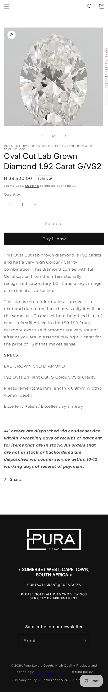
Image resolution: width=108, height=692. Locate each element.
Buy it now (54, 238)
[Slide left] (42, 136)
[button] (6, 6)
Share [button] (15, 479)
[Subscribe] (84, 641)
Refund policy (82, 672)
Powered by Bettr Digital (50, 672)
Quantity (12, 194)
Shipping (32, 185)
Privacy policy (26, 680)
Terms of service (55, 680)
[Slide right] (65, 136)
